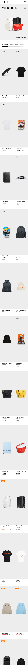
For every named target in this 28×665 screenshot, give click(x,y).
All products (5, 44)
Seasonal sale (14, 44)
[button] (25, 8)
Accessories (23, 44)
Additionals (9, 7)
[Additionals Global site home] (6, 2)
